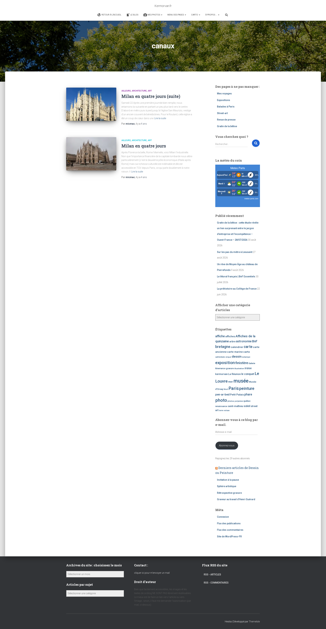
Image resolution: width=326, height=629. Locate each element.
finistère (241, 363)
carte (248, 347)
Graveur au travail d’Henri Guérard (236, 499)
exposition (225, 362)
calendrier (237, 347)
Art (150, 91)
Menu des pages (175, 15)
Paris (234, 388)
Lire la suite (160, 118)
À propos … (211, 15)
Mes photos (154, 15)
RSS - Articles (212, 574)
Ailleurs (126, 91)
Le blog (134, 15)
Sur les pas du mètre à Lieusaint (234, 252)
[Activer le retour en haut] (319, 622)
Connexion (223, 516)
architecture (139, 91)
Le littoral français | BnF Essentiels (236, 276)
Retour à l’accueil (111, 15)
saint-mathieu (235, 406)
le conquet (247, 374)
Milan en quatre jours (143, 146)
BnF (254, 341)
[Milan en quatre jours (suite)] (91, 104)
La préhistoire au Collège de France (237, 288)
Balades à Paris (225, 106)
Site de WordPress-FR (229, 536)
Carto (194, 15)
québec (247, 401)
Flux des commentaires (230, 530)
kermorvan (221, 374)
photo (221, 400)
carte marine (235, 351)
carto (246, 351)
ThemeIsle (254, 621)
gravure (230, 368)
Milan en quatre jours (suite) (150, 96)
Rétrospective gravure (229, 493)
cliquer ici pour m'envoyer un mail (152, 572)
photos (231, 401)
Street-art (222, 113)
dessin (236, 356)
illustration (239, 368)
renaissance (221, 406)
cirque (228, 357)
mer (230, 381)
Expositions (223, 100)
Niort (226, 389)
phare (248, 394)
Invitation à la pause (228, 479)
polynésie (239, 401)
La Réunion (234, 374)
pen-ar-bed (222, 394)
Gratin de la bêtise (227, 126)
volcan (227, 410)
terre (221, 410)
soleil (247, 406)
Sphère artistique (226, 486)
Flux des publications (229, 523)
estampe (246, 357)
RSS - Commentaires (216, 582)
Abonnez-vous (226, 445)
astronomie (244, 341)
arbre (232, 341)
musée (240, 381)
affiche (220, 336)
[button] (161, 15)
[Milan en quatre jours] (91, 154)
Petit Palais (237, 394)
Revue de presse (226, 119)
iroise (248, 368)
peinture (246, 388)
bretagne (222, 347)
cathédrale (220, 357)
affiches (230, 336)
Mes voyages (224, 93)
